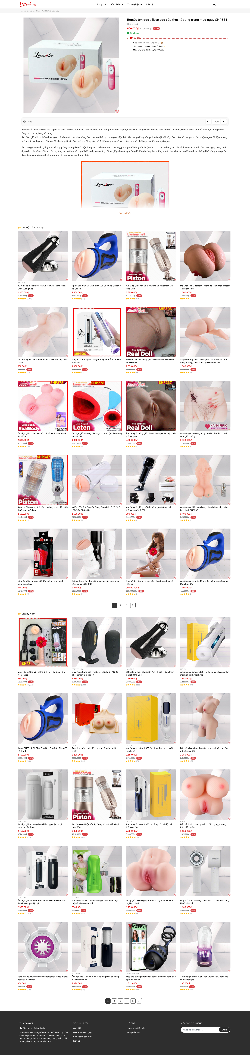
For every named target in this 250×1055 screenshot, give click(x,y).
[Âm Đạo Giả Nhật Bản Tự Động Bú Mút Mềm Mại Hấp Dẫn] (151, 256)
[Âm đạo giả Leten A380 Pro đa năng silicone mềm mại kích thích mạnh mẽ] (205, 642)
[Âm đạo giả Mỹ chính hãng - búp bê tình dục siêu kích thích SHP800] (205, 480)
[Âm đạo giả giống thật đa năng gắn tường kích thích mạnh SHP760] (151, 480)
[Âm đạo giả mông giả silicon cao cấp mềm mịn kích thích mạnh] (151, 406)
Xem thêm (124, 213)
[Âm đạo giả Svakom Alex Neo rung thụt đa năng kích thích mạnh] (97, 947)
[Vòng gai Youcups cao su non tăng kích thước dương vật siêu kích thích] (43, 947)
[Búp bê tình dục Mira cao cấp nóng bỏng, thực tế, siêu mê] (151, 554)
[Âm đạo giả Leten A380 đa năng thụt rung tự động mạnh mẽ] (151, 718)
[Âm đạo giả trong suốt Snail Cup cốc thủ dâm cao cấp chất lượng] (205, 947)
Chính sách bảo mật (82, 1036)
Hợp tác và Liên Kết (136, 1028)
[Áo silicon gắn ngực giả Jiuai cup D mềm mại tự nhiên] (97, 718)
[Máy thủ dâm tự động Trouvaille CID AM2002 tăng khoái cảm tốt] (205, 871)
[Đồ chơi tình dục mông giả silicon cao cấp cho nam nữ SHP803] (151, 332)
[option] (71, 65)
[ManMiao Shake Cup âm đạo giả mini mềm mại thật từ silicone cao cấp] (97, 871)
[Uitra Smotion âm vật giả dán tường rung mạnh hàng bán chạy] (43, 554)
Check (224, 1029)
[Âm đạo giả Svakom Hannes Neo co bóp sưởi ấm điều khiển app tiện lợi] (43, 871)
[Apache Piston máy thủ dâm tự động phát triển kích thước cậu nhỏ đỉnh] (43, 480)
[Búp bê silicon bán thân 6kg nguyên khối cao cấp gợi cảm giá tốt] (205, 718)
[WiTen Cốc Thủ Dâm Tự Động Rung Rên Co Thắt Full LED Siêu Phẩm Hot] (97, 480)
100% (216, 121)
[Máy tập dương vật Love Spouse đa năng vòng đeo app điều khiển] (151, 947)
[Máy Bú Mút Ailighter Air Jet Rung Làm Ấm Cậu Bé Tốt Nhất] (97, 332)
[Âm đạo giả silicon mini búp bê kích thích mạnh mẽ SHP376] (43, 406)
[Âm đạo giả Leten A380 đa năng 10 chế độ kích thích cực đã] (151, 794)
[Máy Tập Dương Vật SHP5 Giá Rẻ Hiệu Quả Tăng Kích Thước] (43, 642)
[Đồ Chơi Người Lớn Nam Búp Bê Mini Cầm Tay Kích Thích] (43, 332)
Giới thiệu (77, 1028)
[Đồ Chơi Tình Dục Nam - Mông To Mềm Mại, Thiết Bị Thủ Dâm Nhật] (205, 256)
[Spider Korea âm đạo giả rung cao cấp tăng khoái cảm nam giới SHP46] (97, 554)
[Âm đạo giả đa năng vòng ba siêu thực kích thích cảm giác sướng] (205, 406)
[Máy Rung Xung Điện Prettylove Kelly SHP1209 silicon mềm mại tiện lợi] (97, 642)
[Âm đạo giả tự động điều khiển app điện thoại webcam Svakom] (43, 794)
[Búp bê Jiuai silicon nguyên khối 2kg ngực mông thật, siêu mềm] (205, 794)
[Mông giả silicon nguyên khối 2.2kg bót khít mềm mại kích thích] (151, 871)
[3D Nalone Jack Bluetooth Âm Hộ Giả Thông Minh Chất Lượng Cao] (43, 256)
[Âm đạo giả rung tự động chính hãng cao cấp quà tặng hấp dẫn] (205, 554)
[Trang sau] (133, 605)
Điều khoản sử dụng (82, 1032)
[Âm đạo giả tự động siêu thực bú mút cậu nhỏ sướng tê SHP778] (97, 406)
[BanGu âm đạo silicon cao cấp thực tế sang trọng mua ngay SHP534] (71, 65)
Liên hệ (76, 1041)
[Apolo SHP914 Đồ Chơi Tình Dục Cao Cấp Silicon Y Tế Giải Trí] (97, 256)
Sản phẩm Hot (133, 1032)
